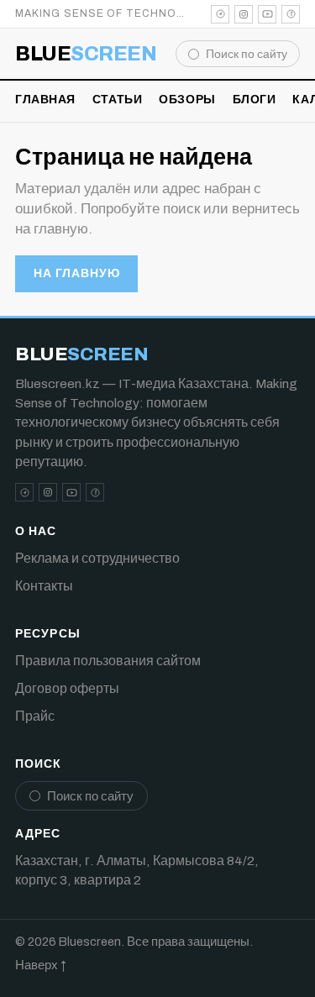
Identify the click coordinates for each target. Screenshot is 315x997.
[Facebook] (290, 14)
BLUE (85, 54)
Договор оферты (67, 688)
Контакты (44, 586)
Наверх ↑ (40, 965)
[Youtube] (267, 14)
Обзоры (187, 99)
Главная (45, 99)
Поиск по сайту (246, 54)
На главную (76, 273)
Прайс (35, 716)
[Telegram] (220, 14)
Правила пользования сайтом (108, 660)
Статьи (117, 99)
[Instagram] (243, 14)
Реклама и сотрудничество (97, 558)
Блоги (254, 99)
